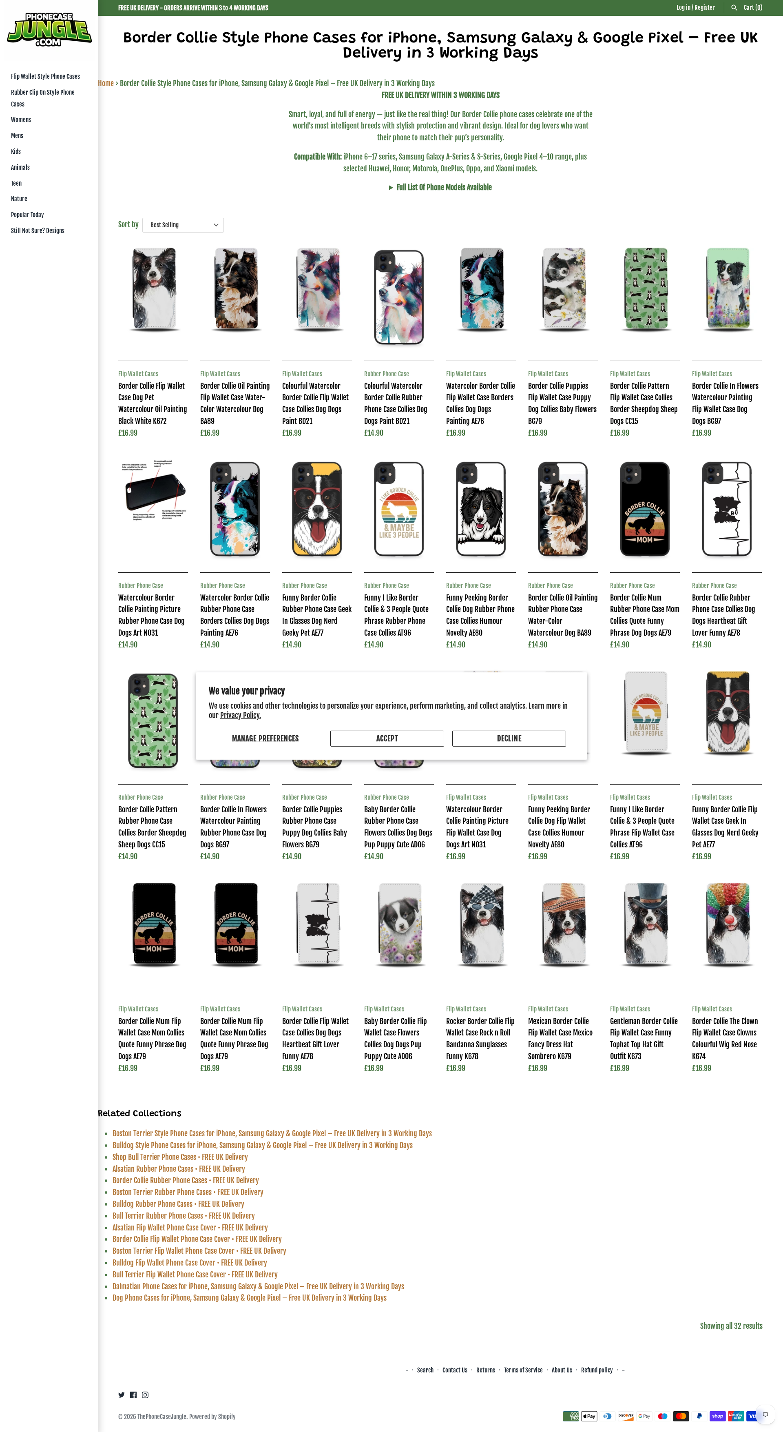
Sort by (128, 224)
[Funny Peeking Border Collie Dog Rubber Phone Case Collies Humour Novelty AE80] (481, 509)
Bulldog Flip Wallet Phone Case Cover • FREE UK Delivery (190, 1262)
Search (425, 1370)
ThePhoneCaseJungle (161, 1417)
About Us (562, 1370)
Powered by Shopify (212, 1417)
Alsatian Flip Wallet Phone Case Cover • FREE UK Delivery (190, 1227)
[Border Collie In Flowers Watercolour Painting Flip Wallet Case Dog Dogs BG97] (727, 297)
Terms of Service (523, 1370)
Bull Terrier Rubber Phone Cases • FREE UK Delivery (184, 1215)
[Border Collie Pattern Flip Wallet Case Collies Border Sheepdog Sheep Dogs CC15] (645, 297)
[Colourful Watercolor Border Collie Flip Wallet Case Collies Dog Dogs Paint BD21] (317, 297)
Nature (19, 199)
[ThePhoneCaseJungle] (49, 30)
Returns (485, 1370)
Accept (387, 738)
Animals (20, 167)
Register (705, 7)
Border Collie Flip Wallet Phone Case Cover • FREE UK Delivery (197, 1239)
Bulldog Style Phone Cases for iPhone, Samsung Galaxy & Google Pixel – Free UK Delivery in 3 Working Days (263, 1145)
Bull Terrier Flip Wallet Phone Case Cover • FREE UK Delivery (195, 1274)
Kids (16, 151)
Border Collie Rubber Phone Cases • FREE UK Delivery (186, 1180)
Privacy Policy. (240, 715)
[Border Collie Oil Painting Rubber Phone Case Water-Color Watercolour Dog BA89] (563, 509)
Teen (16, 183)
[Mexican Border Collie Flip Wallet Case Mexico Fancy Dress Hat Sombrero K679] (563, 932)
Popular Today (27, 215)
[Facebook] (133, 1397)
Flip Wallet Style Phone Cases (45, 76)
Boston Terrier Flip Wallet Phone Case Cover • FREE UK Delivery (199, 1250)
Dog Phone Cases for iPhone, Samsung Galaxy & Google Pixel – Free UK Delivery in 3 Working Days (250, 1297)
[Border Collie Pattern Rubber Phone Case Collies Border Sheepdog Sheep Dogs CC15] (153, 720)
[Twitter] (121, 1397)
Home (106, 83)
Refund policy (597, 1370)
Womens (21, 120)
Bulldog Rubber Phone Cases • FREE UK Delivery (178, 1203)
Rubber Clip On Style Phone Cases (43, 98)
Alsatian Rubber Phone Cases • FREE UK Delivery (179, 1168)
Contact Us (454, 1370)
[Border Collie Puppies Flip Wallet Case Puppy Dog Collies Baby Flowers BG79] (563, 297)
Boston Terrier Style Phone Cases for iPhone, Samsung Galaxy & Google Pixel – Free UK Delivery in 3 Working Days (272, 1133)
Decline (509, 738)
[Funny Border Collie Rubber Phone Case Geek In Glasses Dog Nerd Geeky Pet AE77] (317, 509)
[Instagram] (145, 1397)
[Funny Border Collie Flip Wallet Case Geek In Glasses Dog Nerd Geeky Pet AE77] (727, 720)
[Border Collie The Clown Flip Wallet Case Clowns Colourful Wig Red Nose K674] (727, 932)
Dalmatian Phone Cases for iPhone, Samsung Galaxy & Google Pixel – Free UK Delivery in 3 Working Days (258, 1286)
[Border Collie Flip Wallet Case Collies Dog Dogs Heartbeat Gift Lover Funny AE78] (317, 932)
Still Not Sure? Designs (37, 231)
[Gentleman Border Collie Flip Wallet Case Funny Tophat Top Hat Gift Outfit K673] (645, 932)
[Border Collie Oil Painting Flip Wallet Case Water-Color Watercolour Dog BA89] (235, 297)
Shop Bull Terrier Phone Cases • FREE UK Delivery (180, 1157)
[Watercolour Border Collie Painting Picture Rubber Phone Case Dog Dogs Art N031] (153, 509)
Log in (683, 7)
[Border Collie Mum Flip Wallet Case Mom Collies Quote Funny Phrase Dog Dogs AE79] (153, 932)
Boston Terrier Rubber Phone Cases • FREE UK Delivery (188, 1192)
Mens (17, 136)
